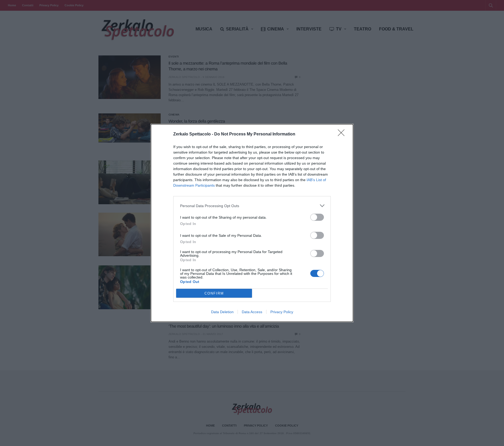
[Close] (343, 134)
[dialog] (252, 223)
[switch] (317, 217)
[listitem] (252, 205)
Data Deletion (222, 312)
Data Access (252, 312)
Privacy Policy (281, 312)
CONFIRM (214, 293)
